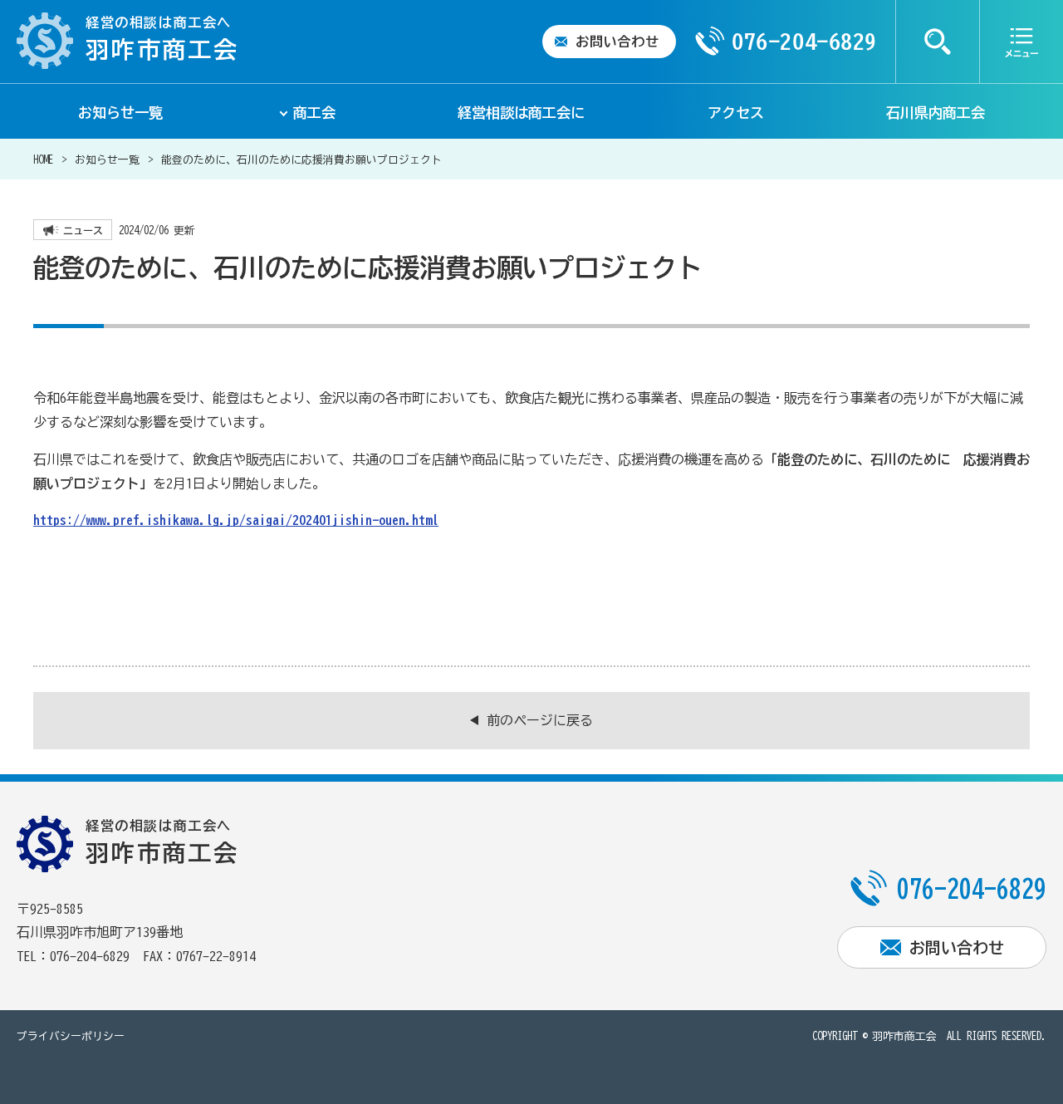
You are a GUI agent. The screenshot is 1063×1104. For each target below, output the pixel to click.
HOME (43, 160)
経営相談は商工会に (521, 112)
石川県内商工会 (935, 112)
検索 (937, 41)
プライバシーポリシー (71, 1036)
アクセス (736, 112)
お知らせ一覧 (120, 112)
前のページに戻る (540, 720)
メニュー (1021, 41)
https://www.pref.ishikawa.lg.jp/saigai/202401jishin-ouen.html (235, 520)
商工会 (314, 112)
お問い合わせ (617, 41)
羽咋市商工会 (904, 1036)
